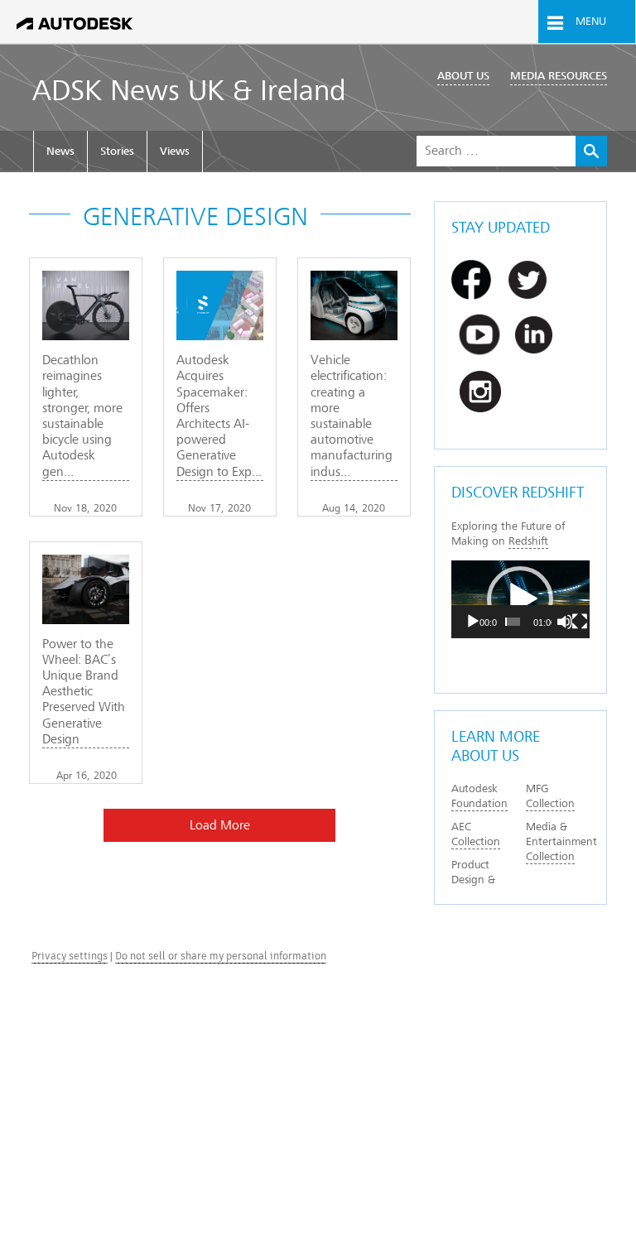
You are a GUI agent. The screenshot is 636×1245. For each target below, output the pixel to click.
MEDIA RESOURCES (558, 76)
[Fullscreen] (579, 621)
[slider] (512, 622)
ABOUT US (463, 76)
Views (175, 151)
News (60, 151)
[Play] (473, 621)
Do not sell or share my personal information (220, 956)
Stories (117, 151)
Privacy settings (69, 956)
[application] (520, 599)
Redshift (528, 541)
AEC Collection (475, 834)
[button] (520, 599)
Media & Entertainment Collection (561, 841)
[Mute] (564, 621)
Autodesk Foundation (479, 795)
